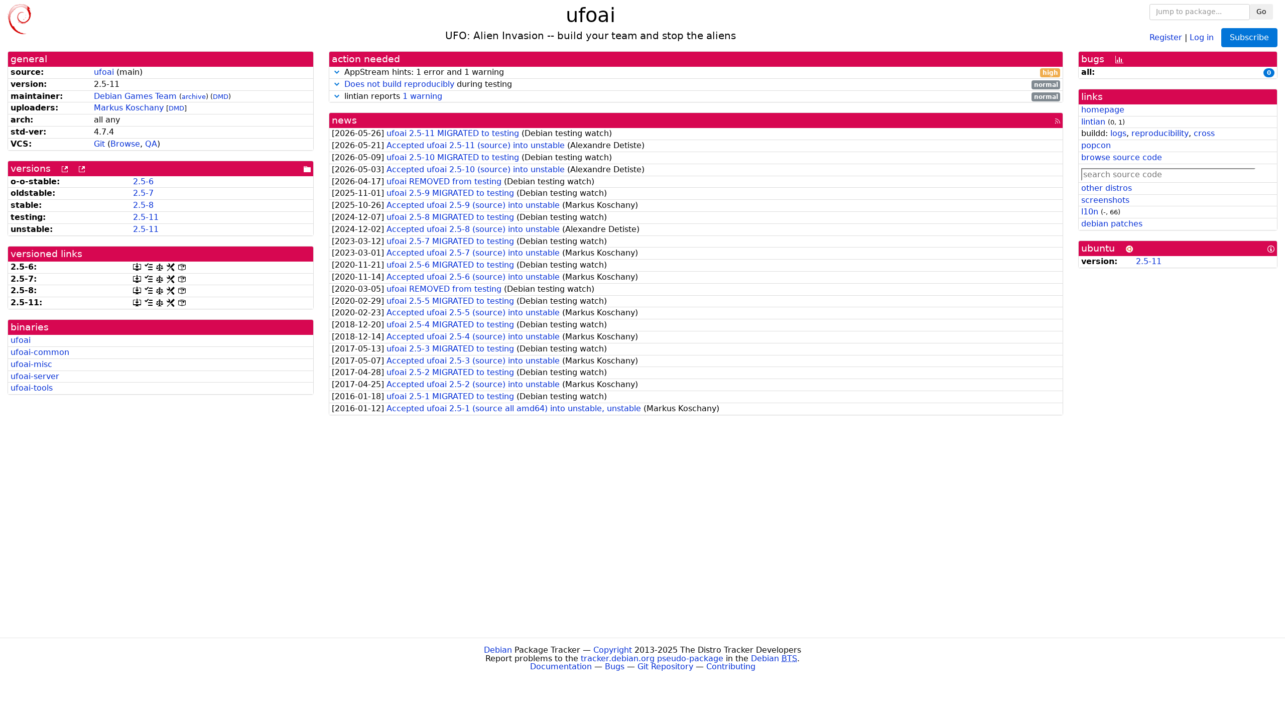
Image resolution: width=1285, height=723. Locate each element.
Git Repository (665, 666)
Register (1165, 37)
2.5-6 (143, 181)
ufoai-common (40, 352)
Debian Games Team (135, 96)
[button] (336, 72)
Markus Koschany (129, 107)
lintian (1093, 122)
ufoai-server (35, 376)
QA (151, 144)
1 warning (422, 96)
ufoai (104, 72)
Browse (125, 144)
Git (99, 144)
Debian (498, 650)
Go (1261, 12)
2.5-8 (143, 205)
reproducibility (1160, 133)
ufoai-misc (31, 364)
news (344, 120)
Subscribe (1249, 37)
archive (194, 96)
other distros (1106, 188)
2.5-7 (143, 193)
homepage (1102, 109)
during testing (701, 84)
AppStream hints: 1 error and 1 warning (700, 72)
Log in (1202, 37)
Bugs (614, 666)
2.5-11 (146, 217)
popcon (1096, 145)
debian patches (1111, 223)
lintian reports (700, 96)
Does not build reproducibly (399, 84)
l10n (1089, 211)
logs (1118, 133)
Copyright (612, 650)
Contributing (730, 666)
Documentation (561, 666)
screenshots (1105, 200)
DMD (220, 96)
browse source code (1121, 157)
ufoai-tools (32, 388)
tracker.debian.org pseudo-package (652, 658)
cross (1204, 133)
